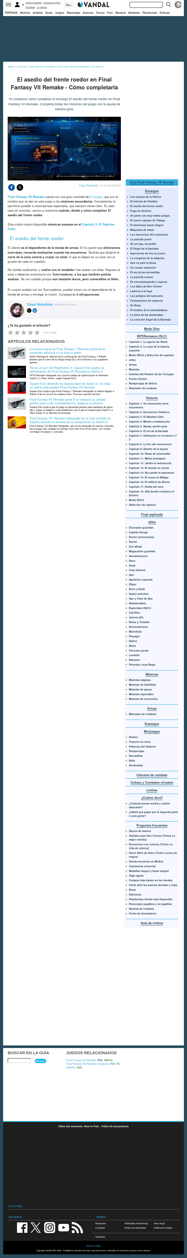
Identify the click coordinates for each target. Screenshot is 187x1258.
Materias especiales (141, 694)
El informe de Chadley (144, 201)
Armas (133, 364)
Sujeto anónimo (139, 594)
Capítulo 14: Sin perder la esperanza (151, 472)
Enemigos (152, 723)
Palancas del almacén (142, 746)
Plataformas (149, 12)
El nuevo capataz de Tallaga (147, 220)
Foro (110, 12)
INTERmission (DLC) (152, 336)
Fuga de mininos (140, 211)
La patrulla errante (141, 277)
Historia (152, 398)
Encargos (96, 196)
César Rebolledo (88, 185)
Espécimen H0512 (140, 608)
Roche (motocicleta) (141, 537)
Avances (88, 12)
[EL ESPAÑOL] (178, 4)
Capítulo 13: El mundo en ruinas (149, 468)
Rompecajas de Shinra (143, 383)
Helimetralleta (137, 603)
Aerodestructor (138, 556)
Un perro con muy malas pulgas (150, 215)
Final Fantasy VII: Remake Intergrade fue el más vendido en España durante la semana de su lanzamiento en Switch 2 (70, 420)
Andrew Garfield (34, 3)
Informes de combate (152, 775)
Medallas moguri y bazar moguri (149, 871)
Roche (133, 542)
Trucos (100, 12)
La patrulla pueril (140, 239)
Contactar (100, 1228)
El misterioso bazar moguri (146, 225)
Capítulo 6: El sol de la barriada (148, 431)
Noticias (25, 12)
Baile (132, 760)
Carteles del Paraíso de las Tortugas (151, 374)
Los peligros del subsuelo (146, 296)
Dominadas (136, 765)
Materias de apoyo (140, 689)
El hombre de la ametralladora (148, 310)
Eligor (132, 584)
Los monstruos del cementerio (149, 234)
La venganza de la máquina (147, 258)
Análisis (38, 12)
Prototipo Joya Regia (142, 664)
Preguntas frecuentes (151, 825)
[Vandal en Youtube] (63, 1227)
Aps (131, 575)
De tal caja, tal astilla (143, 244)
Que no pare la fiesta (143, 263)
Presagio (134, 636)
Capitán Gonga (138, 532)
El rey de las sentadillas (145, 272)
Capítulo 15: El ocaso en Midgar (149, 477)
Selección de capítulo (142, 504)
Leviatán (134, 655)
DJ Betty (135, 305)
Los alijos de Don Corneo (146, 286)
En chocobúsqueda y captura (148, 282)
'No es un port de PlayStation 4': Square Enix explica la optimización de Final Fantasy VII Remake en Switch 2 (67, 369)
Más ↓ (69, 4)
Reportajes (73, 12)
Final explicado (152, 514)
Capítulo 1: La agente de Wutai (148, 342)
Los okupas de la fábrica (145, 197)
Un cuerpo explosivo (143, 267)
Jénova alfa (136, 617)
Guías (49, 12)
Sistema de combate (141, 908)
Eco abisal (135, 546)
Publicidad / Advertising (136, 1223)
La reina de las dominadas (146, 315)
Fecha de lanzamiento (142, 913)
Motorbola (135, 631)
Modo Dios (152, 328)
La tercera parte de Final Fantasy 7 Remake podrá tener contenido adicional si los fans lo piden (67, 351)
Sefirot (133, 641)
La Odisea (42, 7)
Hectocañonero (138, 627)
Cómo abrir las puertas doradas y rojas (153, 885)
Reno (132, 560)
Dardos (133, 737)
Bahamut (134, 660)
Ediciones (135, 894)
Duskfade (30, 7)
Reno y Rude (137, 589)
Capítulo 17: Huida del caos (146, 486)
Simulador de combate (143, 388)
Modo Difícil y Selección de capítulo (151, 355)
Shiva (132, 646)
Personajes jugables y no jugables (150, 904)
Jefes (132, 360)
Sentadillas (136, 756)
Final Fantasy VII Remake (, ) (89, 1060)
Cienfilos (134, 612)
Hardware (134, 12)
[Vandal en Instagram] (50, 1227)
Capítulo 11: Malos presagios (147, 458)
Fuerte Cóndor (138, 379)
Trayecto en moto (140, 741)
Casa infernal (137, 570)
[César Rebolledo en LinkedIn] (35, 310)
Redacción (100, 1223)
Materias (134, 369)
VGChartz (100, 1237)
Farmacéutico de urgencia (146, 300)
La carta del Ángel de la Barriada (150, 319)
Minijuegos (152, 731)
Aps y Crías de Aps (141, 598)
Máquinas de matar (142, 230)
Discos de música (140, 831)
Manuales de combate (142, 714)
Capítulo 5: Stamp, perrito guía (148, 426)
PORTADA (11, 12)
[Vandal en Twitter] (36, 1227)
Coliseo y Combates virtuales (152, 782)
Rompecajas (136, 751)
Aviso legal (159, 1223)
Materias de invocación (143, 699)
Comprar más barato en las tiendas (150, 880)
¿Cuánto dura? (152, 797)
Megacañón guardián (142, 551)
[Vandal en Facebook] (22, 1227)
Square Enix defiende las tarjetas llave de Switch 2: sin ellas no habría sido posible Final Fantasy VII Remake (70, 385)
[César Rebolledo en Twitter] (29, 310)
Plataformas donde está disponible (151, 899)
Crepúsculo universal (142, 866)
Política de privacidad (135, 1228)
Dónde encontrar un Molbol (146, 861)
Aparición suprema (140, 579)
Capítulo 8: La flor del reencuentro (150, 444)
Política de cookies (163, 1228)
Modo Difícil (136, 500)
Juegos (59, 12)
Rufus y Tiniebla (139, 622)
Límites (151, 790)
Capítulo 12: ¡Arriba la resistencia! (150, 463)
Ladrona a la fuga (141, 291)
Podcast (165, 12)
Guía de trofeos (152, 923)
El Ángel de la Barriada (144, 248)
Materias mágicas (140, 680)
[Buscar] (168, 4)
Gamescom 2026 (51, 3)
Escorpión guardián (141, 527)
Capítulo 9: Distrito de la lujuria (148, 449)
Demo (132, 889)
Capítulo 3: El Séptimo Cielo (146, 417)
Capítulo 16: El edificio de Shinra (149, 482)
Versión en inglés (93, 1246)
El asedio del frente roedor (146, 206)
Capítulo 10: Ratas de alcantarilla (149, 453)
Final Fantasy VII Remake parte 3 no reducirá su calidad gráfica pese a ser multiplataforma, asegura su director (67, 401)
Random (120, 12)
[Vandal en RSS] (77, 1227)
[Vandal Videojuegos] (93, 4)
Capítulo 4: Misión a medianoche (149, 421)
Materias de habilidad (142, 684)
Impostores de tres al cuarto (147, 253)
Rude (132, 565)
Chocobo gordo (139, 650)
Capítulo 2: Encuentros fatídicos (149, 412)
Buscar (40, 1060)
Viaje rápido (136, 875)
